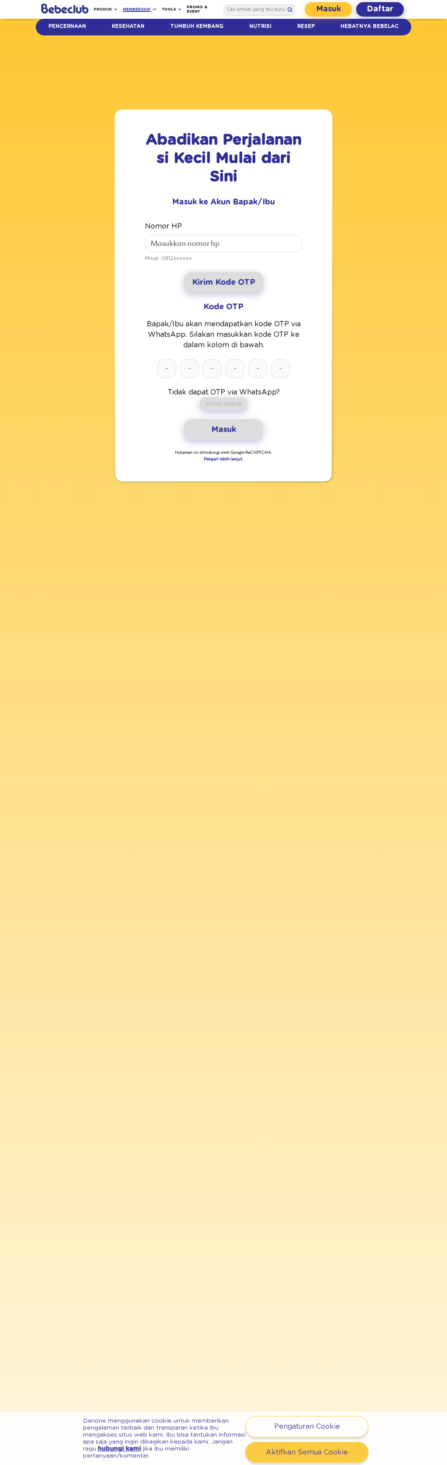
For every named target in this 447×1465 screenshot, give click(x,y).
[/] (64, 9)
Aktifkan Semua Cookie (307, 1452)
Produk (103, 9)
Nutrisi (260, 26)
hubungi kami (119, 1449)
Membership (137, 9)
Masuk (328, 9)
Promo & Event (197, 9)
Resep (306, 26)
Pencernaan (67, 26)
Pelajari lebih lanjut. (223, 458)
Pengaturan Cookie (307, 1426)
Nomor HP (163, 226)
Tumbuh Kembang (197, 26)
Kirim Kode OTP (223, 283)
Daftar (380, 9)
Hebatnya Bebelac (369, 26)
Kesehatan (128, 26)
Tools (169, 9)
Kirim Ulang (223, 404)
